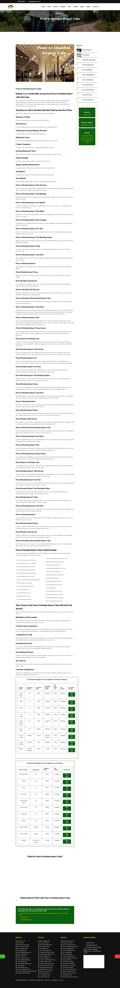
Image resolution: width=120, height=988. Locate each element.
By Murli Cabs (19, 83)
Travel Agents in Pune (45, 975)
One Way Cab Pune (67, 960)
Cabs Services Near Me (45, 950)
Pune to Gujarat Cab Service (69, 971)
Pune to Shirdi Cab (21, 956)
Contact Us (96, 6)
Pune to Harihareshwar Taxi (69, 950)
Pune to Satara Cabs (44, 946)
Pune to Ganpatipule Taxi (68, 948)
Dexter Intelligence (46, 980)
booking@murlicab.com (34, 1)
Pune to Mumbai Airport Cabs (47, 954)
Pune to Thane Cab (44, 976)
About (49, 6)
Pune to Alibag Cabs (67, 952)
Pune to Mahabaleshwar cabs (24, 952)
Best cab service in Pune (23, 946)
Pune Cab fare (20, 965)
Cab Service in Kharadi (68, 967)
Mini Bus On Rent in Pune (68, 941)
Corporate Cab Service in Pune (47, 952)
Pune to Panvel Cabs (67, 954)
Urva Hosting (60, 980)
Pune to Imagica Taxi (45, 973)
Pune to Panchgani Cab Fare (24, 969)
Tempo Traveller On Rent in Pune (47, 960)
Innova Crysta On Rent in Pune (47, 963)
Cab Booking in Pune (67, 975)
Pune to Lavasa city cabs (23, 958)
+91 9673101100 (21, 1)
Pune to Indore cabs (22, 961)
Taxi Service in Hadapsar (68, 961)
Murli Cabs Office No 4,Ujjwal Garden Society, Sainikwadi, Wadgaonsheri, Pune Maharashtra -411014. (87, 139)
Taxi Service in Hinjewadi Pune (70, 969)
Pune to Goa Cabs (44, 943)
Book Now (71, 694)
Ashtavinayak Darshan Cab (23, 973)
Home (43, 6)
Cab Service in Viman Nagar (69, 965)
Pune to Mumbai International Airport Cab (26, 971)
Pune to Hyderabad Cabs (69, 956)
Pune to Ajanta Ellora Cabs (46, 944)
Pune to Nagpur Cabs (45, 941)
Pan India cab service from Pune (70, 976)
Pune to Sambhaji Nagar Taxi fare (70, 946)
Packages (62, 6)
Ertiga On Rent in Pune (68, 943)
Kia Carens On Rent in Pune (69, 944)
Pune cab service (21, 941)
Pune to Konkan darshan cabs (24, 963)
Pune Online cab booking (23, 944)
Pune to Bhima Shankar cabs (24, 960)
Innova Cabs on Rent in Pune (46, 965)
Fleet (69, 6)
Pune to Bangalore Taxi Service (70, 958)
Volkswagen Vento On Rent (46, 967)
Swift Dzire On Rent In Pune (46, 969)
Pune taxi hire (20, 943)
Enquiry (88, 6)
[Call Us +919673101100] (117, 957)
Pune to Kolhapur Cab (45, 956)
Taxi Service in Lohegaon (68, 963)
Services (55, 6)
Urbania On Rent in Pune (45, 961)
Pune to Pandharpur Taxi (45, 958)
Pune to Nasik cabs (21, 950)
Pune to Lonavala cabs (22, 954)
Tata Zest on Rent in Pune (46, 971)
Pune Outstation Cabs (22, 967)
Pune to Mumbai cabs (22, 948)
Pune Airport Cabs (44, 948)
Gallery (82, 6)
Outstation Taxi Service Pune (69, 973)
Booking (75, 6)
